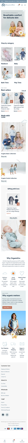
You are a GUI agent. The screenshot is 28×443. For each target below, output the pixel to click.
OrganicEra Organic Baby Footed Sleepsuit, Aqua (6, 107)
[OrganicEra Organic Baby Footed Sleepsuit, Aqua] (7, 98)
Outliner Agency (16, 425)
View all (24, 91)
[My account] (22, 5)
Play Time (17, 82)
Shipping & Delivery (5, 369)
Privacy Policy (4, 405)
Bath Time (5, 82)
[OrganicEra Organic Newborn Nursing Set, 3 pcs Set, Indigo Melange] (13, 200)
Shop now (3, 156)
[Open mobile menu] (25, 5)
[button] (18, 204)
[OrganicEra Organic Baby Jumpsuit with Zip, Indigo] (20, 98)
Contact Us (3, 377)
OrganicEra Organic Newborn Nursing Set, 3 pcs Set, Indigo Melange (13, 209)
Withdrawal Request (5, 410)
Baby (16, 63)
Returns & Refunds (5, 372)
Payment (3, 374)
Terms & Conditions (5, 407)
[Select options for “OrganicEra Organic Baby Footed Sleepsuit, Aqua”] (11, 101)
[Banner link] (13, 24)
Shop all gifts (13, 218)
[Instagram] (7, 415)
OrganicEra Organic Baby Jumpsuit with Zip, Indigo (19, 107)
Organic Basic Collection (8, 154)
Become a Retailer (5, 395)
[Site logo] (8, 5)
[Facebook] (3, 415)
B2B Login (3, 393)
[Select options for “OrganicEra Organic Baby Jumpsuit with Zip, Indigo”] (24, 101)
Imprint (2, 402)
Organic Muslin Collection (9, 178)
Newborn (4, 63)
